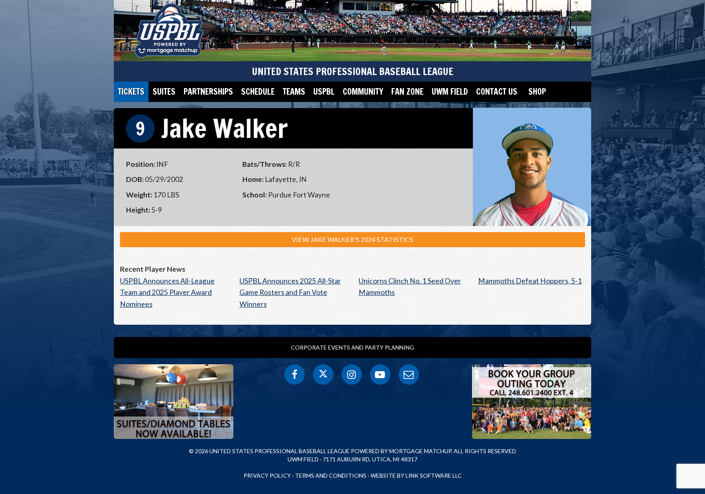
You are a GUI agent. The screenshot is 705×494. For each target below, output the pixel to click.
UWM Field (450, 91)
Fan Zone (407, 91)
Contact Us (496, 91)
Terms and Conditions (330, 475)
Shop (537, 91)
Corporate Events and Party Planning (352, 347)
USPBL (324, 91)
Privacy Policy (267, 475)
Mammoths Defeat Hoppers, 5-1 (530, 281)
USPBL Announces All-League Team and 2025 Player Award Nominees (167, 293)
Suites (164, 91)
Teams (294, 91)
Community (363, 91)
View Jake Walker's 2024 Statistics (352, 239)
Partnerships (208, 91)
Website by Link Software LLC (416, 475)
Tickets (131, 91)
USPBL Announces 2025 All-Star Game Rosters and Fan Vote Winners (290, 293)
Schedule (258, 91)
